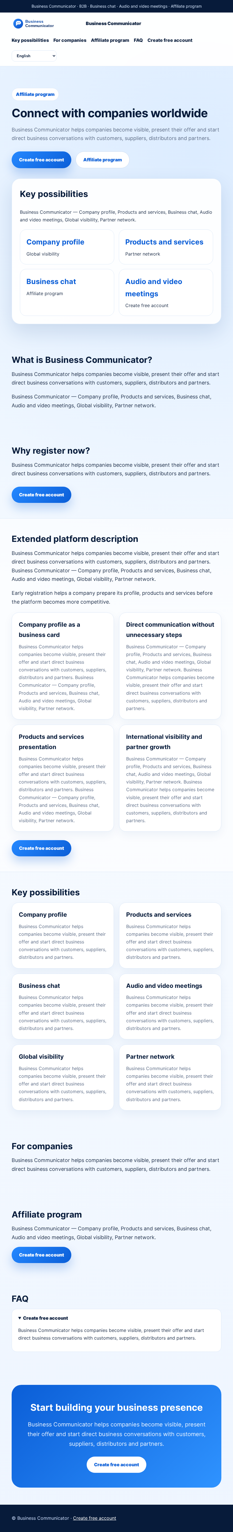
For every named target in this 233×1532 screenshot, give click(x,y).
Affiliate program (110, 40)
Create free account (169, 40)
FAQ (138, 40)
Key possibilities (30, 40)
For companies (69, 40)
